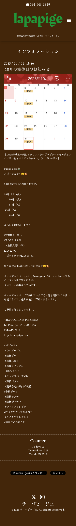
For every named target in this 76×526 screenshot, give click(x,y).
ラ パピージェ (38, 504)
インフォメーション (38, 51)
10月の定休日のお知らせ (27, 69)
